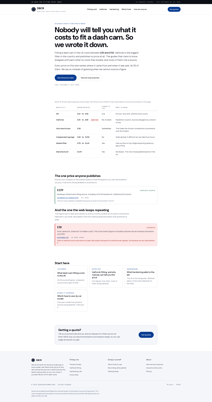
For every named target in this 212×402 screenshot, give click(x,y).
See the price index (65, 78)
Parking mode (113, 371)
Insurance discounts (154, 368)
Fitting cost (92, 9)
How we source (140, 9)
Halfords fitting (75, 368)
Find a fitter (74, 375)
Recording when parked (117, 368)
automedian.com (63, 237)
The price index (75, 364)
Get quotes (174, 9)
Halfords (103, 9)
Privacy (149, 371)
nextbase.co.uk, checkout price (67, 198)
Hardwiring (114, 9)
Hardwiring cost (76, 371)
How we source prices (90, 78)
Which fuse (126, 9)
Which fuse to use (115, 364)
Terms (178, 385)
